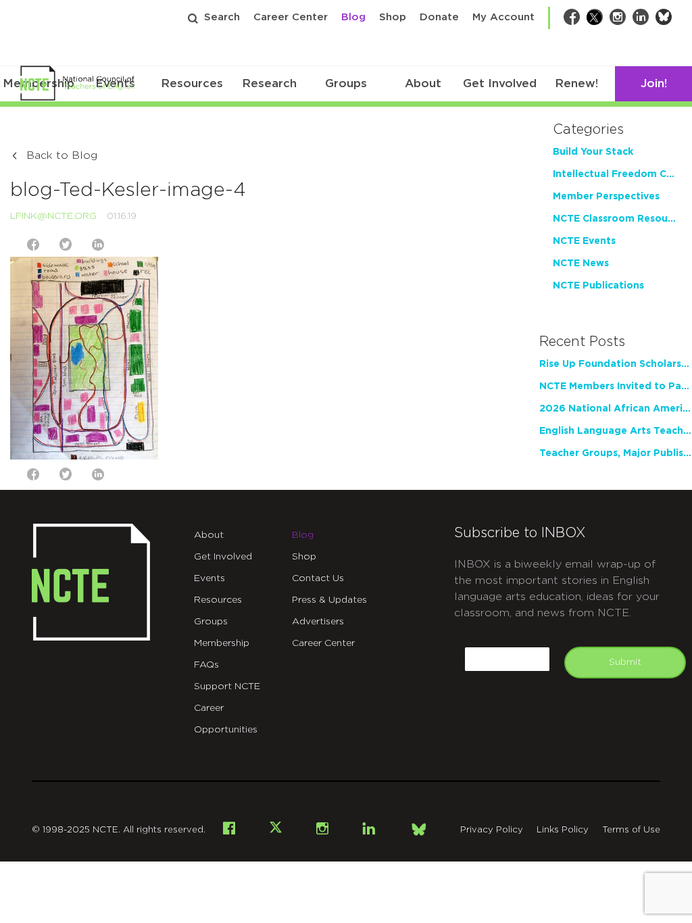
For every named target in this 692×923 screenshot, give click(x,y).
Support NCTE (227, 686)
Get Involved (500, 83)
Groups (346, 83)
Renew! (576, 83)
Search (222, 17)
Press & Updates (329, 600)
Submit (625, 662)
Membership (221, 643)
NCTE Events (584, 241)
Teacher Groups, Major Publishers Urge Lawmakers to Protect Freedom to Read (615, 453)
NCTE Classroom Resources (615, 219)
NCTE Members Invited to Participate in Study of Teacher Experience (615, 386)
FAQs (206, 665)
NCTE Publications (598, 286)
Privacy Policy (491, 830)
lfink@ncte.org (53, 216)
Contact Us (318, 578)
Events (209, 578)
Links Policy (563, 830)
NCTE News (581, 263)
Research (269, 83)
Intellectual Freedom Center (615, 174)
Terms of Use (631, 830)
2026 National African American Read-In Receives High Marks (615, 409)
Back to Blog (61, 155)
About (423, 83)
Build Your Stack (593, 152)
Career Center (290, 17)
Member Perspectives (606, 196)
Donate (439, 17)
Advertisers (318, 621)
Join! (654, 83)
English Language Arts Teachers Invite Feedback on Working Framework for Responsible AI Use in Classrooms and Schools (615, 431)
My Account (503, 17)
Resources (192, 83)
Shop (392, 17)
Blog (353, 17)
